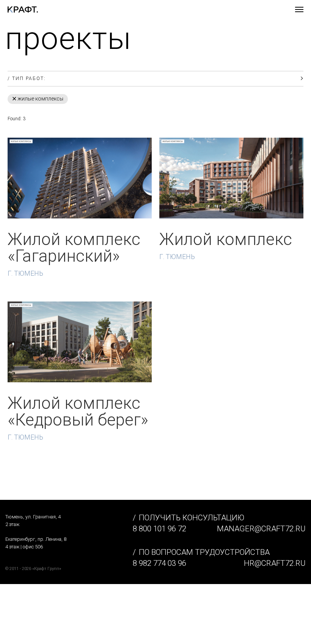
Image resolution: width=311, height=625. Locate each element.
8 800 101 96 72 (159, 528)
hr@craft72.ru (275, 563)
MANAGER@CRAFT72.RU (261, 528)
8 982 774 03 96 (159, 563)
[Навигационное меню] (299, 9)
